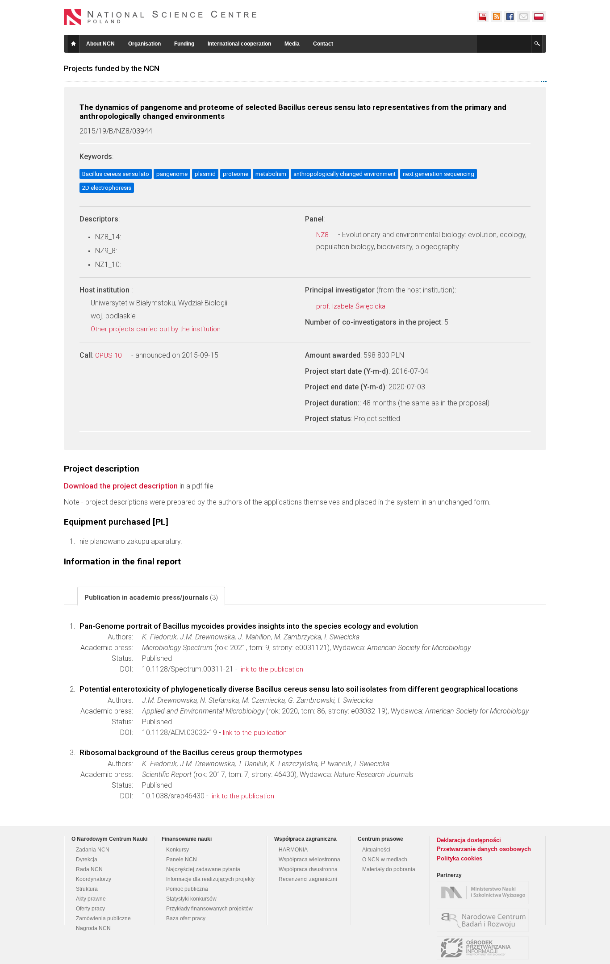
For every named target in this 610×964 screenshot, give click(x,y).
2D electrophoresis (106, 187)
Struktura (87, 889)
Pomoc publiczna (187, 889)
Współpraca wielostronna (309, 859)
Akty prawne (91, 898)
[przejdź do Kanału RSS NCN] (496, 16)
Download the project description (121, 485)
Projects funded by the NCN (111, 68)
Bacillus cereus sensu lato (115, 174)
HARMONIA (293, 849)
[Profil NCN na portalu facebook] (509, 16)
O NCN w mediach (384, 859)
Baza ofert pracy (185, 918)
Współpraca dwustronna (308, 869)
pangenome (172, 174)
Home (73, 44)
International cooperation (239, 44)
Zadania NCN (92, 849)
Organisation (144, 44)
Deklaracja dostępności (469, 840)
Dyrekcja (86, 859)
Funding (184, 44)
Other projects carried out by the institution (156, 329)
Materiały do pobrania (388, 869)
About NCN (100, 44)
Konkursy (177, 849)
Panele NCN (181, 859)
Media (292, 44)
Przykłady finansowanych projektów (209, 908)
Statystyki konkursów (191, 898)
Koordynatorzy (93, 879)
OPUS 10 (109, 355)
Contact (323, 44)
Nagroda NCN (93, 928)
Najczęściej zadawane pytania (203, 869)
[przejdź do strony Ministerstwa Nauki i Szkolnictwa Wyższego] (485, 892)
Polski (539, 16)
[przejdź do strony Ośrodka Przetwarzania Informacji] (485, 948)
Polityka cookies (459, 858)
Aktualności (376, 849)
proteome (235, 174)
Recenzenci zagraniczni (308, 879)
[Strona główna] (160, 17)
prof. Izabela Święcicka (351, 306)
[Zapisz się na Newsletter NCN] (523, 16)
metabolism (270, 174)
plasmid (205, 174)
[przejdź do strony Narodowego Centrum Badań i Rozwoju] (485, 920)
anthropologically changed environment (344, 174)
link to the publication (271, 669)
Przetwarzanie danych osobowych (484, 849)
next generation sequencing (438, 174)
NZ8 (323, 235)
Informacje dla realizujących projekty (210, 879)
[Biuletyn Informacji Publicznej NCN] (483, 16)
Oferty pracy (90, 908)
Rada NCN (89, 869)
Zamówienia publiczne (103, 918)
